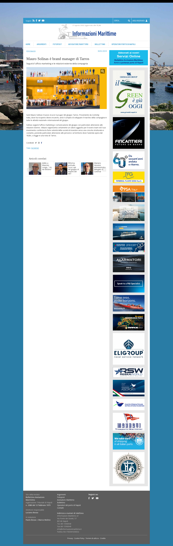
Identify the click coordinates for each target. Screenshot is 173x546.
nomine (35, 148)
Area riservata (138, 20)
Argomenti (41, 44)
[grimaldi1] (129, 92)
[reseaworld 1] (129, 372)
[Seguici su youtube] (43, 20)
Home (28, 44)
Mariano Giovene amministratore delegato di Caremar (100, 167)
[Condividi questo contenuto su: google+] (39, 143)
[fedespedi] (129, 247)
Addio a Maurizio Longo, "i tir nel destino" (47, 166)
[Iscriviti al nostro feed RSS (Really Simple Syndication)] (33, 20)
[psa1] (129, 193)
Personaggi (31, 51)
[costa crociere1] (129, 231)
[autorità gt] (129, 467)
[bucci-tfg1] (129, 177)
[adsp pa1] (129, 404)
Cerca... (117, 20)
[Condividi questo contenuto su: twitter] (36, 143)
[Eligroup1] (129, 348)
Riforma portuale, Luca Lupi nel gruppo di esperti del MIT (73, 168)
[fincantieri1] (129, 133)
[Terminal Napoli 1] (129, 212)
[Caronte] (129, 160)
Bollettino (100, 44)
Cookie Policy (79, 538)
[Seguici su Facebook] (36, 20)
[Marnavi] (129, 421)
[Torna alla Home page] (86, 31)
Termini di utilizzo (92, 538)
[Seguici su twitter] (39, 20)
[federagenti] (129, 441)
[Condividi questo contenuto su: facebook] (41, 143)
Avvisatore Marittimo (65, 500)
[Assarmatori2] (129, 263)
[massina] (129, 303)
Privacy (70, 538)
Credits (103, 538)
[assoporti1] (129, 388)
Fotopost (57, 44)
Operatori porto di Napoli (124, 44)
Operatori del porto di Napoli (69, 505)
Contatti (60, 508)
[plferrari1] (129, 283)
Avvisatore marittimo (78, 44)
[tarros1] (129, 322)
